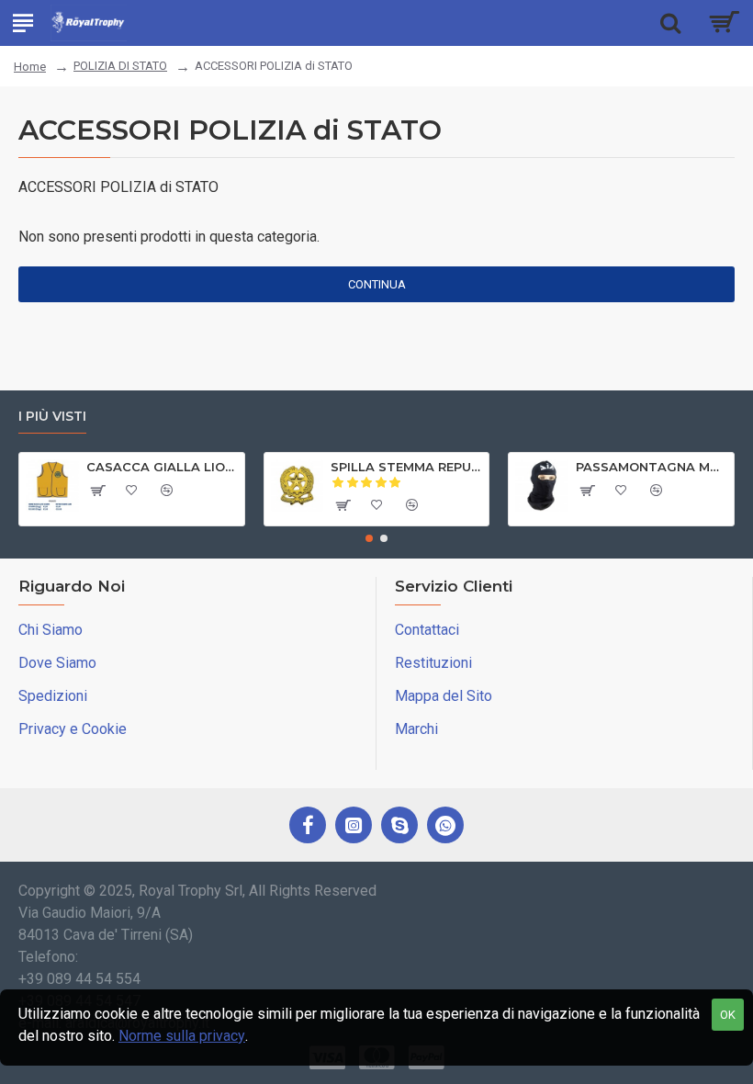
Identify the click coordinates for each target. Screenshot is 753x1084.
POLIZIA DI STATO (120, 66)
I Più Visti (52, 416)
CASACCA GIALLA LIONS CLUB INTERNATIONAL (162, 466)
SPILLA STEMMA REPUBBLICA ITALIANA (406, 466)
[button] (369, 538)
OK (728, 1015)
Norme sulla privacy (181, 1035)
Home (30, 66)
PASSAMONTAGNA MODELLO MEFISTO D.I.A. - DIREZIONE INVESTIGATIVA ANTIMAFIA (651, 466)
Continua (377, 284)
